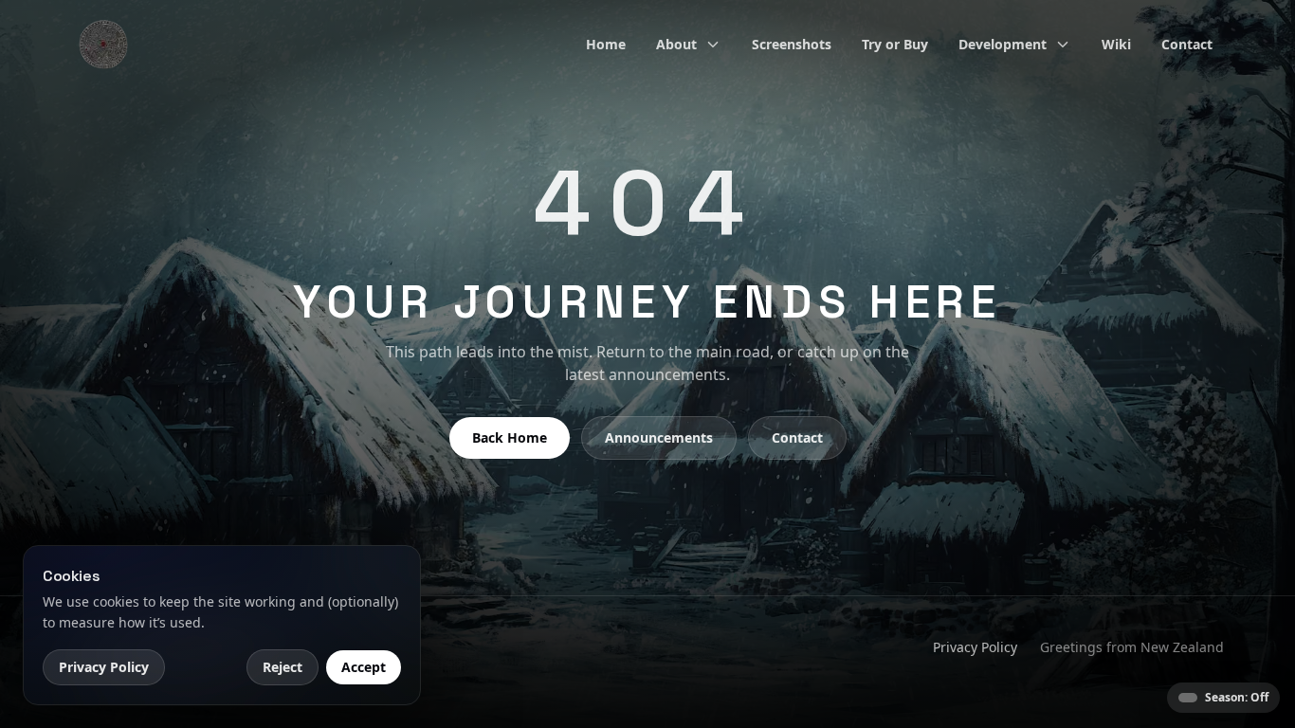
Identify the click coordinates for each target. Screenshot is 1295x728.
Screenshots (791, 44)
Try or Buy (895, 44)
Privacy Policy (975, 647)
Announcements (659, 437)
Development (1002, 44)
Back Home (509, 437)
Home (606, 44)
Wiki (1116, 44)
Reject (282, 667)
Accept (363, 667)
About (676, 44)
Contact (1187, 44)
